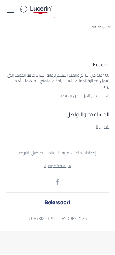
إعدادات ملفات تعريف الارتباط (72, 153)
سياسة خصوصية (57, 166)
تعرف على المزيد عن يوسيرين (83, 95)
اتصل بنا (102, 126)
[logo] (41, 10)
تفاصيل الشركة (31, 153)
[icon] (57, 182)
